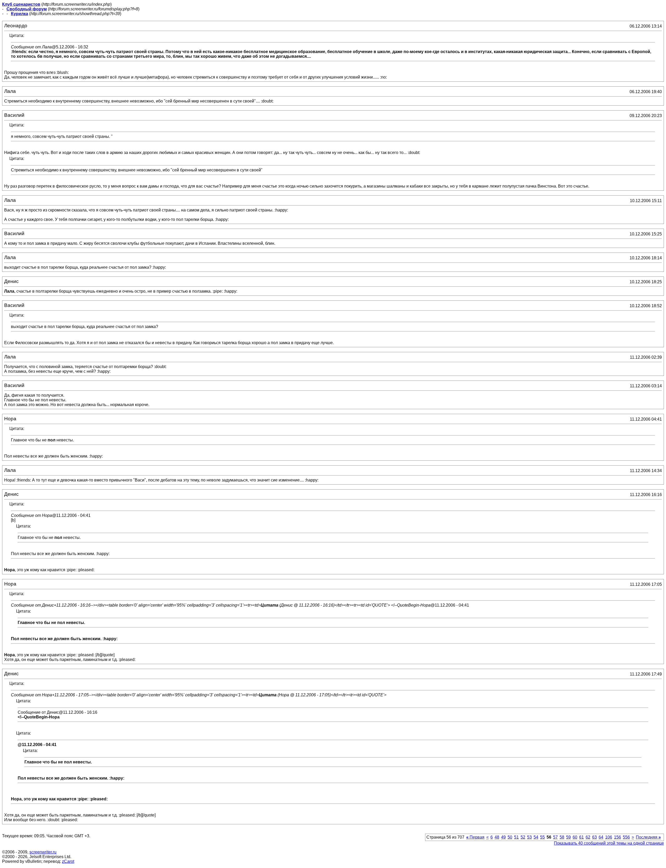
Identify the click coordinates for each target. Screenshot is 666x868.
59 (568, 837)
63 (594, 837)
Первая (475, 837)
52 (523, 837)
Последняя (648, 837)
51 (516, 837)
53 (529, 837)
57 (555, 837)
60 (575, 837)
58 (562, 837)
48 (497, 837)
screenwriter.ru (42, 852)
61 (581, 837)
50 (510, 837)
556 (626, 837)
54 (536, 837)
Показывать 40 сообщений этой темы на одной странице (609, 843)
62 (588, 837)
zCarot (68, 861)
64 (601, 837)
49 (503, 837)
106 (608, 837)
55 (542, 837)
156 (617, 837)
